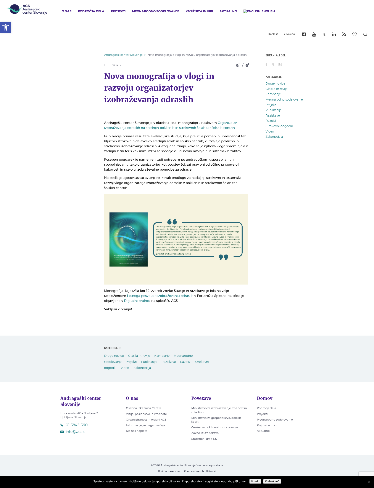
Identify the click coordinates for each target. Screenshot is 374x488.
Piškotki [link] (211, 471)
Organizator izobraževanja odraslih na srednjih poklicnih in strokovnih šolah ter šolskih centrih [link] (170, 125)
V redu (255, 481)
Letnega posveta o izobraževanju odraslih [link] (160, 296)
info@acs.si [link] (75, 432)
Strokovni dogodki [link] (279, 126)
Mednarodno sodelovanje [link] (155, 11)
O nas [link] (66, 11)
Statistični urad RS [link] (204, 439)
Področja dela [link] (91, 11)
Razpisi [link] (271, 120)
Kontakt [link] (273, 34)
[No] (368, 482)
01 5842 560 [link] (77, 425)
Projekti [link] (118, 11)
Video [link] (270, 131)
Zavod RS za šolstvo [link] (205, 433)
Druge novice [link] (275, 83)
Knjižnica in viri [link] (199, 11)
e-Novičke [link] (289, 34)
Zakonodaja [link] (274, 136)
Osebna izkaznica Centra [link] (143, 408)
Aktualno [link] (228, 11)
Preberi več (272, 481)
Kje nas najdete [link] (136, 431)
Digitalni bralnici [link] (137, 300)
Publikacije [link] (274, 110)
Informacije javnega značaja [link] (145, 425)
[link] (5, 27)
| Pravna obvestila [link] (193, 471)
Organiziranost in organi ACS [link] (146, 419)
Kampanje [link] (273, 94)
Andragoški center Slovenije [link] (123, 55)
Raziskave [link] (273, 115)
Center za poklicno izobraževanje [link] (214, 427)
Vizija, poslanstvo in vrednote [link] (146, 414)
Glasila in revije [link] (276, 89)
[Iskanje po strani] (365, 35)
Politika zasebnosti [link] (169, 471)
